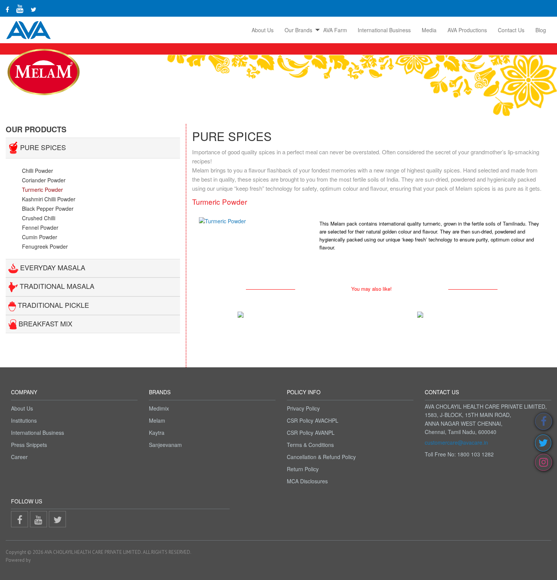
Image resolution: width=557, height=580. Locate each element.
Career (19, 457)
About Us (263, 30)
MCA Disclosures (307, 481)
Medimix (159, 408)
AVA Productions (467, 30)
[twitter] (33, 9)
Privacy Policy (303, 408)
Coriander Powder (44, 180)
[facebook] (7, 9)
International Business (384, 30)
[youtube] (19, 8)
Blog (540, 30)
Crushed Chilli (38, 218)
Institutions (24, 420)
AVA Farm (335, 30)
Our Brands (298, 30)
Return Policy (303, 469)
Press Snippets (29, 444)
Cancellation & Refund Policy (321, 457)
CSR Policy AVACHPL (312, 420)
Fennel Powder (40, 227)
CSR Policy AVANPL (311, 432)
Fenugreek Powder (45, 246)
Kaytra (156, 432)
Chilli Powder (37, 170)
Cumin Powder (39, 237)
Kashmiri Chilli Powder (48, 199)
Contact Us (511, 30)
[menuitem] (262, 30)
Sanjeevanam (165, 444)
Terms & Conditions (310, 444)
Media (429, 30)
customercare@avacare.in (456, 442)
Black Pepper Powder (48, 208)
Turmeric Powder (42, 189)
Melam (157, 420)
